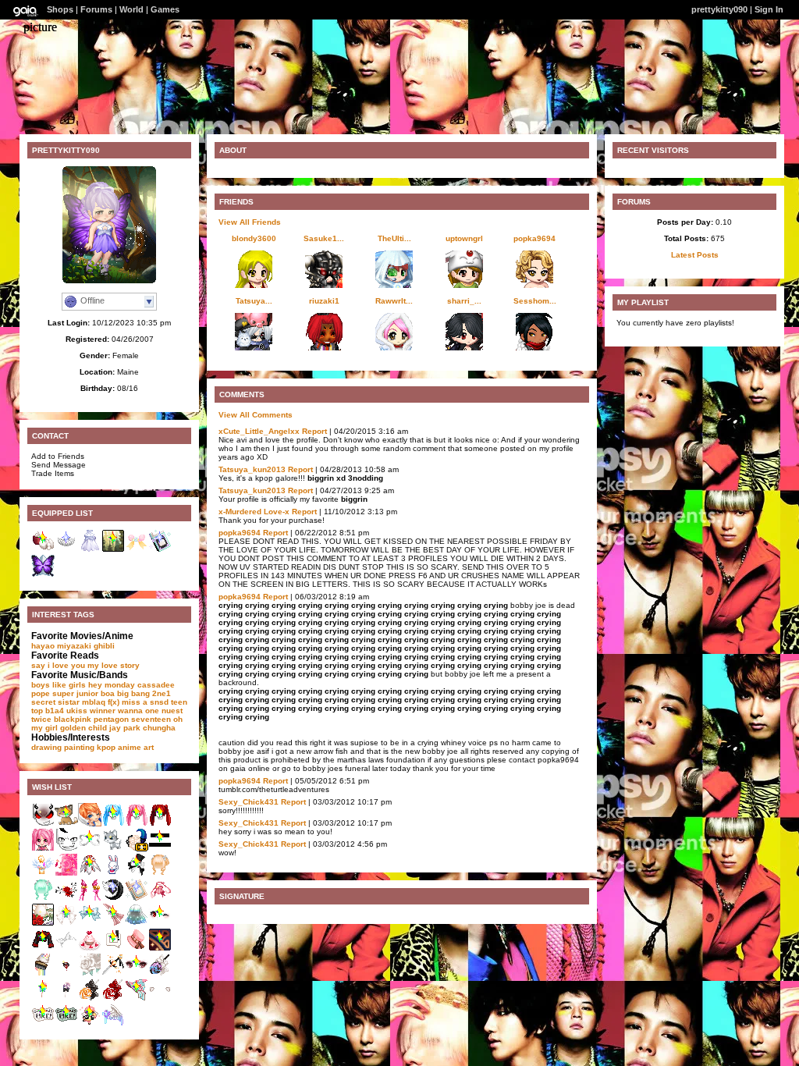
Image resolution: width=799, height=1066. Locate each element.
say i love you (58, 665)
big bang (133, 693)
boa (108, 693)
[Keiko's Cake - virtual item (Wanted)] (136, 898)
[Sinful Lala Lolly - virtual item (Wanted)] (160, 973)
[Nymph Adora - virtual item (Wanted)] (66, 898)
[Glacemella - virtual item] (66, 549)
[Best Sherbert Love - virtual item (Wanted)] (160, 998)
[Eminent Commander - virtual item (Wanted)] (89, 973)
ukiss (76, 710)
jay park (124, 727)
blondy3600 (254, 238)
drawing (46, 747)
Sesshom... (534, 301)
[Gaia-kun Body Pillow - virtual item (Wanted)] (89, 823)
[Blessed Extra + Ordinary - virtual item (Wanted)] (66, 1023)
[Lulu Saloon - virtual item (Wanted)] (136, 948)
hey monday (111, 684)
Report (314, 431)
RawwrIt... (394, 301)
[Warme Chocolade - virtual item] (43, 549)
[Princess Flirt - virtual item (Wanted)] (136, 973)
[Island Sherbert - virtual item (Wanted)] (160, 898)
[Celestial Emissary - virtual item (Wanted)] (89, 873)
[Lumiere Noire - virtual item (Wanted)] (113, 898)
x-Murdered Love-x (253, 511)
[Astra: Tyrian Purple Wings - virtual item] (43, 574)
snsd (159, 702)
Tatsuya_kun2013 (252, 469)
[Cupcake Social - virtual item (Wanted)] (89, 948)
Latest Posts (695, 255)
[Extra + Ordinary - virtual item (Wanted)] (43, 1023)
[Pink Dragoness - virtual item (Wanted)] (89, 898)
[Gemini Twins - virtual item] (89, 549)
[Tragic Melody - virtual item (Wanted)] (160, 823)
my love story (113, 665)
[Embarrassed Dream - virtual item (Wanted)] (160, 848)
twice (41, 719)
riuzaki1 (324, 301)
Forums (96, 9)
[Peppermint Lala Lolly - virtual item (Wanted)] (113, 998)
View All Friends (249, 222)
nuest (172, 710)
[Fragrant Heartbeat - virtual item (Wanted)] (66, 873)
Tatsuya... (254, 301)
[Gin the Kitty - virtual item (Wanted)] (66, 823)
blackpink (72, 719)
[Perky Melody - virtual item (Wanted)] (113, 823)
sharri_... (464, 301)
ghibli (104, 645)
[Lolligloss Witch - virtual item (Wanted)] (136, 998)
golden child (83, 727)
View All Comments (255, 414)
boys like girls (58, 684)
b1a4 (54, 710)
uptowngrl (464, 238)
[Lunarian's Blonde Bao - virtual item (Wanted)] (160, 873)
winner (102, 710)
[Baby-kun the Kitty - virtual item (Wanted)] (113, 848)
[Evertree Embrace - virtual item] (113, 549)
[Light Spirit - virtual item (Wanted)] (43, 873)
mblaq (93, 702)
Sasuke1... (324, 238)
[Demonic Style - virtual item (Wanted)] (43, 823)
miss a (134, 702)
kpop (106, 747)
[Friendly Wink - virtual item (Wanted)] (160, 923)
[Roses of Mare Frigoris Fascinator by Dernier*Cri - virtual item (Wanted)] (136, 848)
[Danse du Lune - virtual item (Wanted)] (160, 948)
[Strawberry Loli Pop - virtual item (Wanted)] (66, 998)
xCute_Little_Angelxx (259, 431)
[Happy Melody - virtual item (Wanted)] (136, 823)
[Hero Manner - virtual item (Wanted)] (66, 848)
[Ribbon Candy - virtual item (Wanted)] (66, 923)
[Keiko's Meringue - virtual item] (160, 549)
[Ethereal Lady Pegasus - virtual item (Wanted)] (113, 1023)
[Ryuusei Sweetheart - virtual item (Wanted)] (113, 923)
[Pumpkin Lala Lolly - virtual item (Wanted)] (89, 998)
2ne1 (161, 693)
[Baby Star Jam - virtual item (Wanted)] (89, 923)
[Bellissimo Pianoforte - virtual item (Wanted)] (136, 873)
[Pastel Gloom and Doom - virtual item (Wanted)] (43, 973)
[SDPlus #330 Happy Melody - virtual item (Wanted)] (43, 848)
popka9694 (534, 238)
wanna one (138, 710)
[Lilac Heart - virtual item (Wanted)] (113, 973)
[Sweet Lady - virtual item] (136, 549)
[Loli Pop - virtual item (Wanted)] (43, 998)
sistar (69, 702)
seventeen (151, 719)
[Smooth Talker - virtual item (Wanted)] (66, 973)
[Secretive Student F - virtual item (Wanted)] (43, 948)
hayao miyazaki (61, 645)
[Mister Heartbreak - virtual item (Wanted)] (89, 1023)
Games (165, 9)
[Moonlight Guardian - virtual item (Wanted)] (113, 873)
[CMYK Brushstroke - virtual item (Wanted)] (66, 948)
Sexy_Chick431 (248, 802)
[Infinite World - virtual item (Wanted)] (89, 848)
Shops (60, 9)
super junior (75, 693)
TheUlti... (394, 238)
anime (129, 747)
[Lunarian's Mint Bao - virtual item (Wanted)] (43, 898)
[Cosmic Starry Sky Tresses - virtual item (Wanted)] (136, 923)
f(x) (113, 702)
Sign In (769, 9)
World (131, 9)
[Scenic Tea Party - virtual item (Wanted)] (43, 923)
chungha (159, 727)
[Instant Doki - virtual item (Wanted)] (113, 948)
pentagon (111, 719)
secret (43, 702)
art (149, 747)
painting (79, 747)
